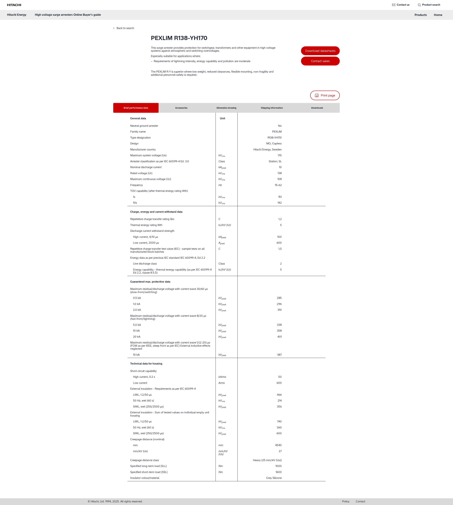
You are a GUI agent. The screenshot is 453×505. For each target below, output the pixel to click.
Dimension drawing (226, 108)
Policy (345, 501)
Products (421, 15)
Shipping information (272, 108)
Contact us (403, 4)
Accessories (181, 108)
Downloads (317, 108)
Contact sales (320, 61)
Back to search (125, 28)
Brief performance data (136, 108)
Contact (360, 501)
